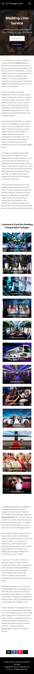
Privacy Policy (9, 662)
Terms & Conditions (22, 662)
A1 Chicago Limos (19, 63)
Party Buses (17, 44)
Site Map (17, 664)
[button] (8, 652)
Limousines (17, 38)
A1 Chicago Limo (14, 3)
